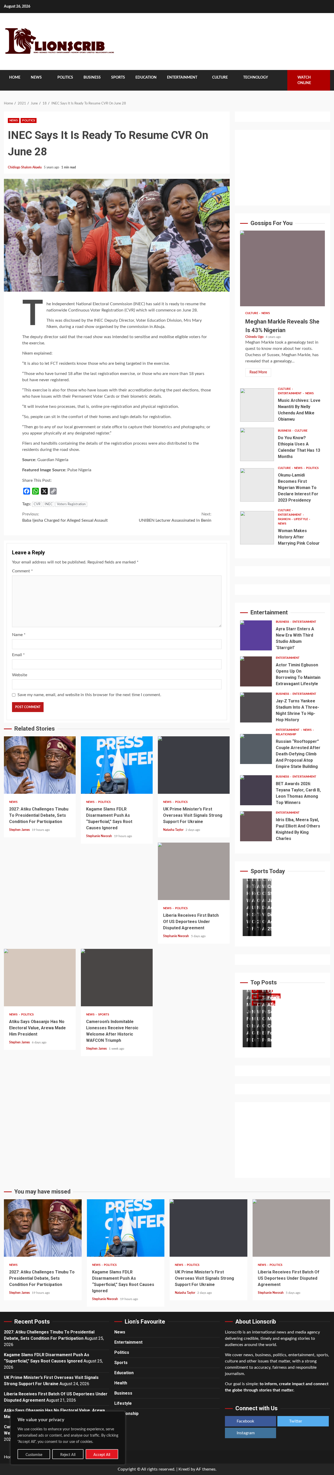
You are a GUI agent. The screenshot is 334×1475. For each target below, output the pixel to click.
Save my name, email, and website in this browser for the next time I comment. (89, 695)
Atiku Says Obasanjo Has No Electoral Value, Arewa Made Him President (40, 977)
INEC (49, 504)
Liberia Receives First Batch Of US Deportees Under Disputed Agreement (194, 871)
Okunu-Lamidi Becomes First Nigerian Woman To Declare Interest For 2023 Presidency (257, 485)
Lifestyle (301, 519)
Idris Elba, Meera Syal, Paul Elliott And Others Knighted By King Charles (256, 826)
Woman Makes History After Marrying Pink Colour (257, 527)
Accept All (101, 1455)
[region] (67, 1438)
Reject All (67, 1455)
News (36, 77)
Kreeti (184, 1469)
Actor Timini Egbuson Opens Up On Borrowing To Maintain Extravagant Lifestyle (256, 671)
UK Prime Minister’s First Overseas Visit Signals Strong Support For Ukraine (194, 765)
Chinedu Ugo (254, 336)
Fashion (284, 519)
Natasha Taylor (173, 829)
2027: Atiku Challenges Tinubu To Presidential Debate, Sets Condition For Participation (40, 765)
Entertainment (182, 77)
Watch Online (304, 80)
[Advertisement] (282, 167)
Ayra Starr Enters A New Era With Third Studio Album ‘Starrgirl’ (256, 635)
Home (14, 77)
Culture (220, 77)
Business (92, 77)
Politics (65, 77)
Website (19, 675)
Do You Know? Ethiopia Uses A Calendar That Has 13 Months (257, 444)
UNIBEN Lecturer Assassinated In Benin (175, 517)
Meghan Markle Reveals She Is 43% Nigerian (282, 268)
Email (18, 655)
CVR (37, 504)
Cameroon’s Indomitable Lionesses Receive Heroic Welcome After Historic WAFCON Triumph (117, 977)
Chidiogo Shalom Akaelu (25, 167)
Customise (34, 1455)
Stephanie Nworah (99, 836)
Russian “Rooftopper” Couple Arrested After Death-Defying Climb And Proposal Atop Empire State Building (256, 749)
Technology (255, 77)
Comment (22, 571)
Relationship (286, 734)
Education (146, 77)
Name (19, 635)
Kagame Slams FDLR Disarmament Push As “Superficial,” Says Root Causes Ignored (117, 765)
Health (120, 1382)
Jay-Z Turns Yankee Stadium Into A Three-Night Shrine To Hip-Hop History (256, 707)
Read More (258, 372)
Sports (118, 77)
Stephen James (20, 829)
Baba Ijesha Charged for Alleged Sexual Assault (65, 517)
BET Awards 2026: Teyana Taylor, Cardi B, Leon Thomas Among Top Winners (256, 790)
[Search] (279, 80)
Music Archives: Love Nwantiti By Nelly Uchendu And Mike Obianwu (257, 405)
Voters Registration (71, 504)
